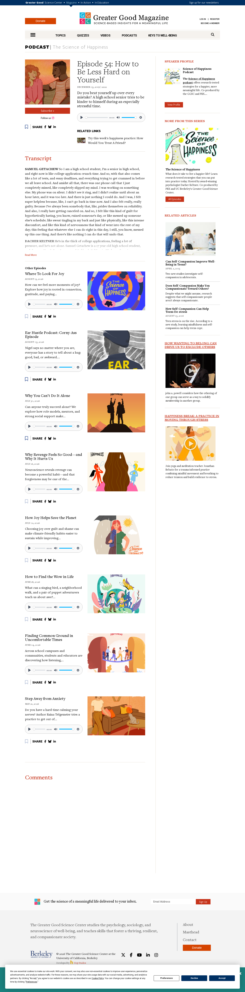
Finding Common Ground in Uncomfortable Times (49, 637)
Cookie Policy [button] (98, 978)
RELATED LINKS (89, 131)
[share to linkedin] (54, 127)
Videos (105, 35)
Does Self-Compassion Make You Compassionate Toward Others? (188, 287)
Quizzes (83, 35)
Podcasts (129, 35)
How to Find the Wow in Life (49, 576)
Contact (189, 939)
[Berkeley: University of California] (41, 954)
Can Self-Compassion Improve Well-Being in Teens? (190, 262)
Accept (222, 978)
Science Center (53, 2)
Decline (194, 978)
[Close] (240, 974)
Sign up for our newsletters (204, 2)
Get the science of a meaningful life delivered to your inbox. (90, 901)
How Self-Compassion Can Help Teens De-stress (187, 310)
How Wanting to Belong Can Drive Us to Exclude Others (191, 345)
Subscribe (47, 111)
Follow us (46, 118)
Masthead (191, 931)
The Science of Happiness (80, 47)
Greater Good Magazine (124, 18)
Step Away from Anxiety (45, 698)
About (188, 924)
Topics (60, 35)
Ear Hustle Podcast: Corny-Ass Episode (51, 334)
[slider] (96, 117)
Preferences (166, 978)
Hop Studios (80, 962)
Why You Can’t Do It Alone (47, 395)
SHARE (37, 127)
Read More (31, 254)
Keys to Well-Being (162, 35)
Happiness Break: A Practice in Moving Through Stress (192, 418)
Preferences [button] (31, 982)
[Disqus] (85, 823)
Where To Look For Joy (44, 273)
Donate (40, 21)
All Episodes (174, 199)
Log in (203, 19)
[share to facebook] (45, 127)
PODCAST (37, 46)
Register (215, 19)
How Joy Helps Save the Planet (50, 517)
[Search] (212, 34)
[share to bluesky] (49, 127)
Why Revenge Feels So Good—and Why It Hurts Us (53, 456)
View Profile (174, 104)
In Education (102, 2)
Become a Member (210, 23)
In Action (86, 2)
